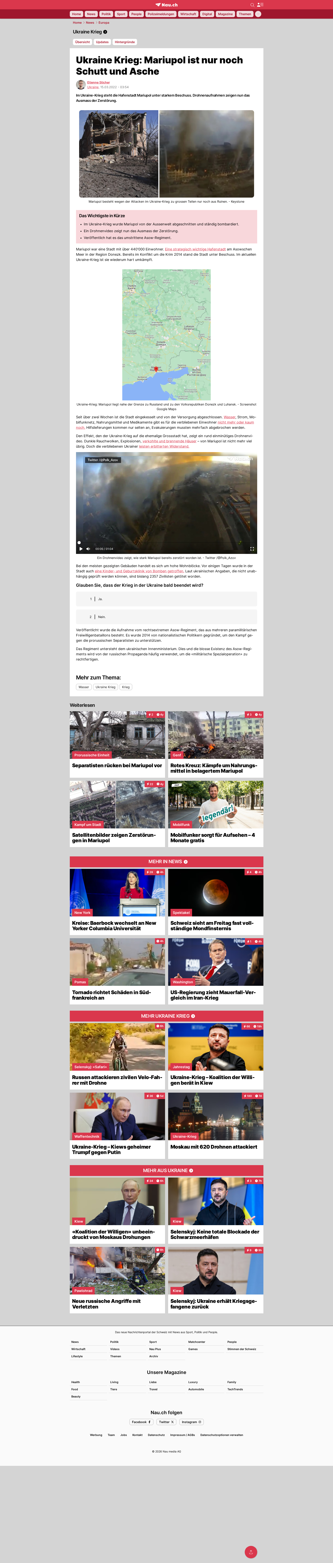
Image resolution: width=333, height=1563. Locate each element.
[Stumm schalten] (88, 550)
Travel (153, 1389)
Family (231, 1382)
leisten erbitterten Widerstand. (164, 446)
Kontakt (137, 1435)
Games (193, 1349)
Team (111, 1435)
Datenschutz (156, 1435)
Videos (115, 1349)
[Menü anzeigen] (260, 5)
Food (74, 1389)
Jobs (123, 1435)
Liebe (152, 1382)
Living (114, 1382)
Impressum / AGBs (182, 1435)
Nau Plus (155, 1349)
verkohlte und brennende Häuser (169, 441)
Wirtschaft (78, 1349)
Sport (153, 1341)
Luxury (193, 1382)
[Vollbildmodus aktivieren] (252, 550)
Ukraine (93, 87)
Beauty (75, 1396)
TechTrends (235, 1389)
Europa (104, 22)
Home (77, 22)
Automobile (196, 1389)
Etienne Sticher (98, 82)
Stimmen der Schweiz (241, 1349)
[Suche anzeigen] (252, 4)
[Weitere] (258, 14)
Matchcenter (196, 1341)
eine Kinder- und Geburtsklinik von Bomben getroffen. (139, 571)
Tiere (113, 1389)
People (232, 1341)
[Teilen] (251, 1552)
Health (75, 1382)
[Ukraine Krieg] (166, 31)
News (90, 22)
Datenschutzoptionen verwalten (221, 1435)
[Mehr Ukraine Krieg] (166, 1016)
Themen (115, 1356)
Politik (114, 1341)
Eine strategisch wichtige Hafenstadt (195, 249)
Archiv (153, 1356)
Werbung (96, 1435)
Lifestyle (77, 1356)
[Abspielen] (81, 550)
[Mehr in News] (166, 861)
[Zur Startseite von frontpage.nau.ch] (166, 5)
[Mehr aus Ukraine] (166, 1170)
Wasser (229, 417)
